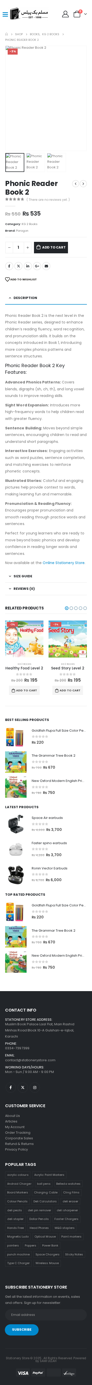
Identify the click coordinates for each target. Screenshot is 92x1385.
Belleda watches (68, 1184)
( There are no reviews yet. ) (48, 199)
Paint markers (71, 1236)
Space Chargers (48, 1254)
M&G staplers (65, 1228)
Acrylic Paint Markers (49, 1175)
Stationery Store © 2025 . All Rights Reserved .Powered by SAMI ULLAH (46, 1359)
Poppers (30, 1245)
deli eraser (70, 1201)
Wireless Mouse (47, 1263)
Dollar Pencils (39, 1219)
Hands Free (15, 1228)
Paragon (22, 231)
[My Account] (66, 14)
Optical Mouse (45, 1236)
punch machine (18, 1254)
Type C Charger (18, 1263)
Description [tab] (25, 297)
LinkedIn (28, 266)
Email (46, 266)
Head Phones (39, 1228)
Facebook (9, 266)
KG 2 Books (30, 224)
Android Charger (19, 1184)
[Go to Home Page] (6, 34)
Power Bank (50, 1245)
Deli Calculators (45, 1201)
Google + (37, 266)
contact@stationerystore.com (30, 1060)
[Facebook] (11, 1087)
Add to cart (54, 247)
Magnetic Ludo (18, 1236)
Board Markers (17, 1192)
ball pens (44, 1184)
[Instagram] (35, 1087)
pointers (13, 1245)
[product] (16, 736)
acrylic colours (18, 1175)
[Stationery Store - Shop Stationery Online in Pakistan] (18, 14)
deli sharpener (67, 1210)
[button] (11, 98)
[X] (23, 1087)
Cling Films (71, 1192)
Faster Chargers (66, 1219)
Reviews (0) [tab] (24, 588)
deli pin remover (39, 1210)
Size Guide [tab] (23, 576)
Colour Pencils (17, 1201)
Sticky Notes (74, 1254)
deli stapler (15, 1219)
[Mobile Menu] (5, 14)
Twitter (18, 266)
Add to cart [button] (36, 690)
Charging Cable (45, 1192)
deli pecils (14, 1210)
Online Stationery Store (64, 562)
